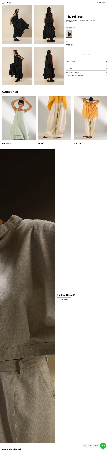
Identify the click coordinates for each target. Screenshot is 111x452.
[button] (3, 2)
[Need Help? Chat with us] (103, 446)
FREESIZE (69, 45)
